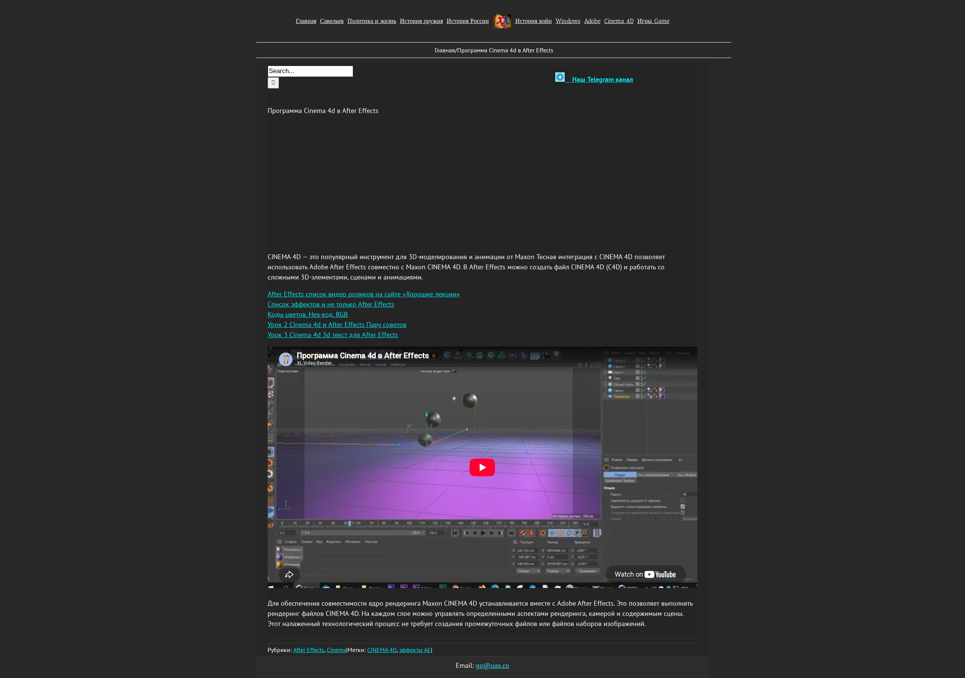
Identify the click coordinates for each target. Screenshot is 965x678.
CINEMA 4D (382, 650)
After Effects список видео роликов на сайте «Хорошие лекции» (364, 294)
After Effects (308, 650)
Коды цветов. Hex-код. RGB (308, 314)
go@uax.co (492, 665)
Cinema (336, 650)
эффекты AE (415, 650)
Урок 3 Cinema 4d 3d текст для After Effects (333, 334)
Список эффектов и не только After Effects (331, 304)
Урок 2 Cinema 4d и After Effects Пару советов (337, 324)
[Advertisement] (482, 175)
